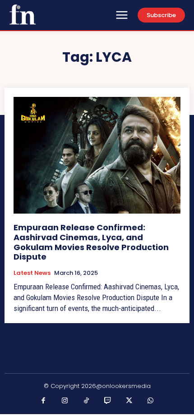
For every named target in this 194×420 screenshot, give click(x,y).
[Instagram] (65, 401)
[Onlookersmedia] (22, 14)
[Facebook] (43, 401)
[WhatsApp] (150, 401)
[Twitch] (107, 401)
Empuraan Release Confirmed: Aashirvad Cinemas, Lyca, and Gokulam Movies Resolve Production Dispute (91, 242)
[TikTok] (86, 401)
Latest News (32, 273)
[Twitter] (129, 401)
